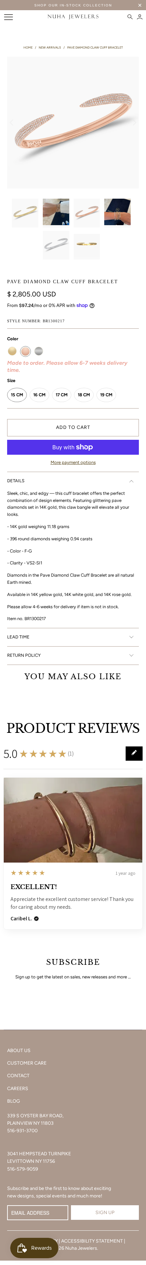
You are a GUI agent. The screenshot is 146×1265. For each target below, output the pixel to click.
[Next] (133, 123)
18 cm (84, 394)
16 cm (39, 394)
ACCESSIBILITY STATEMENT (92, 1241)
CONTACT (18, 1076)
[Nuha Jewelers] (73, 17)
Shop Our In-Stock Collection (73, 5)
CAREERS (17, 1088)
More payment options (73, 462)
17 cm (62, 394)
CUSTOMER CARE (27, 1063)
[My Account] (140, 17)
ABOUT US (19, 1050)
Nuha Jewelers (81, 1248)
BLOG (13, 1101)
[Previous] (12, 123)
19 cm (106, 394)
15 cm (17, 394)
